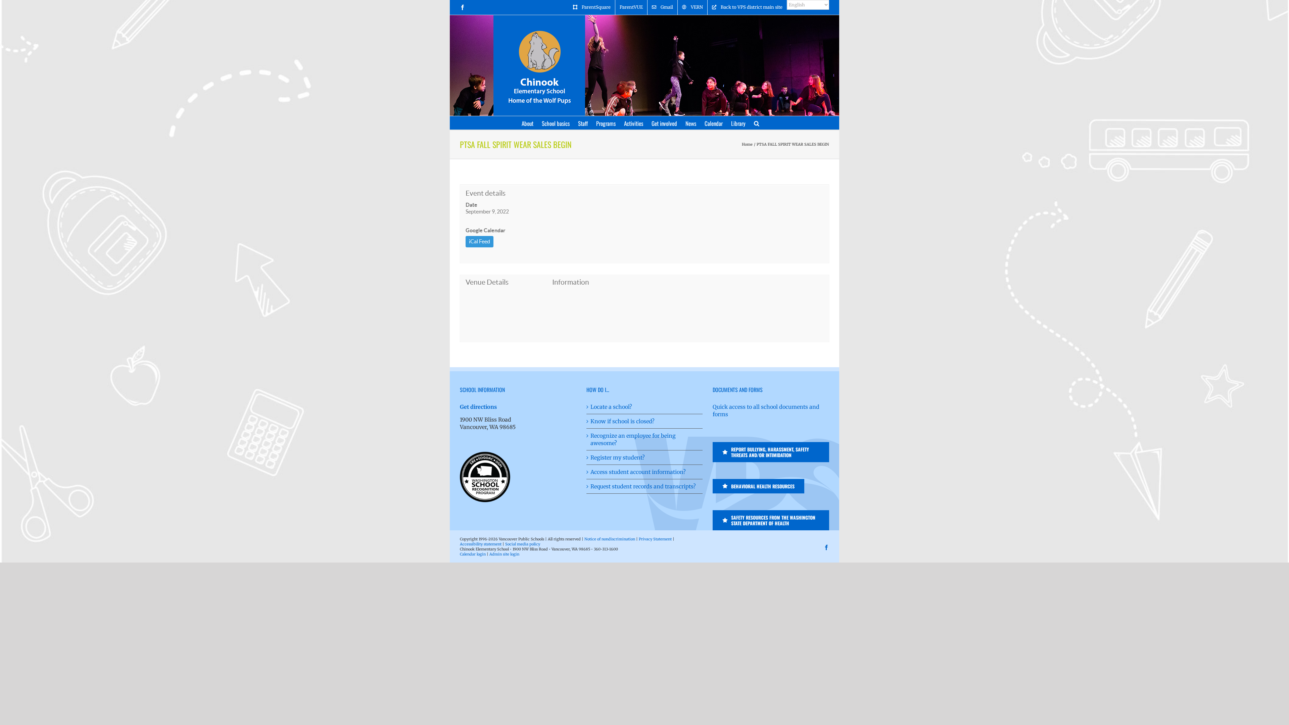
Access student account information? (638, 472)
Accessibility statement (481, 544)
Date (471, 205)
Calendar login (473, 554)
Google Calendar (486, 230)
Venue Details (487, 282)
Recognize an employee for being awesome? (633, 439)
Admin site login (504, 554)
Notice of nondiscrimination (609, 539)
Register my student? (617, 457)
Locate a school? (611, 406)
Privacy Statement (655, 539)
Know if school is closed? (622, 421)
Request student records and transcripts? (643, 486)
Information (570, 282)
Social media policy (522, 544)
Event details (486, 193)
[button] (756, 123)
